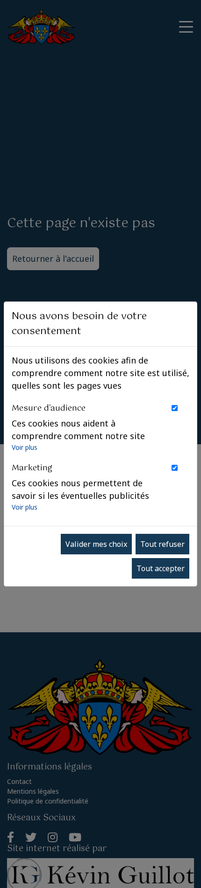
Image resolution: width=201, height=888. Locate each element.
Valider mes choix (96, 544)
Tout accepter (160, 568)
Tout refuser (162, 544)
